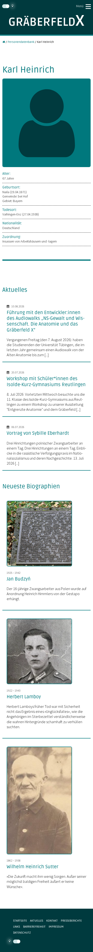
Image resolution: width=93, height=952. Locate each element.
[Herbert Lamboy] (41, 684)
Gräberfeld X (46, 20)
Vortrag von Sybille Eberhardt (38, 433)
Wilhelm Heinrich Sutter (32, 867)
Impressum (56, 926)
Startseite (20, 920)
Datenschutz (22, 932)
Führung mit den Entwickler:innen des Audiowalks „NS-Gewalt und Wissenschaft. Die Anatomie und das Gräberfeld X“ (45, 321)
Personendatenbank (21, 42)
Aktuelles (36, 920)
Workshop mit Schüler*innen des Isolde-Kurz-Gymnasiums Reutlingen (46, 381)
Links (16, 926)
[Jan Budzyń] (41, 567)
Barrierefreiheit (34, 926)
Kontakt (52, 920)
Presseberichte (71, 920)
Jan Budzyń (19, 579)
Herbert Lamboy (24, 697)
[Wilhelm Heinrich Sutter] (41, 855)
